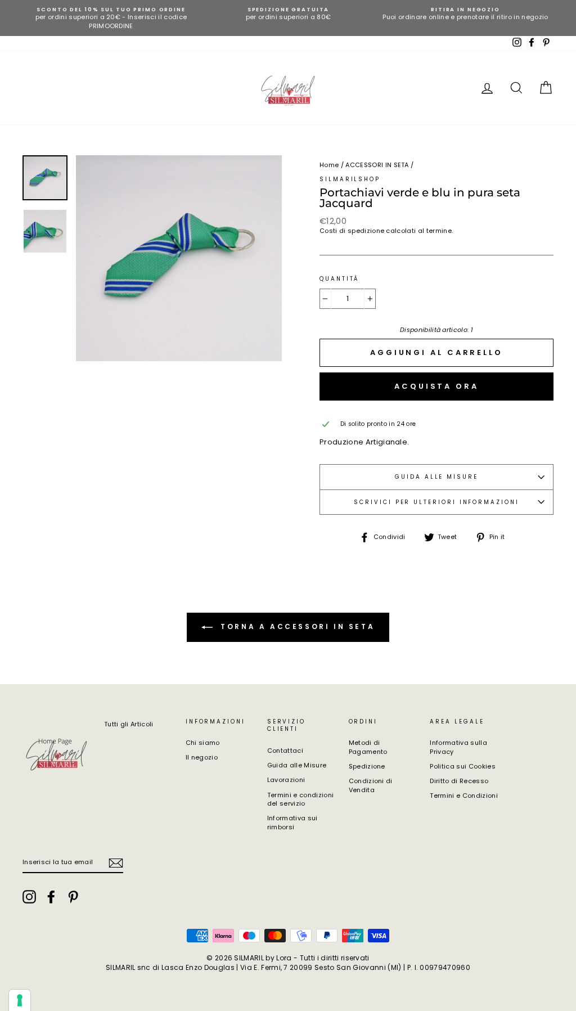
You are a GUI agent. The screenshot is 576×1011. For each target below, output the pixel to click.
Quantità (339, 278)
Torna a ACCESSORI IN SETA (296, 626)
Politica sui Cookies (463, 766)
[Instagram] (29, 897)
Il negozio (202, 757)
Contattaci (285, 750)
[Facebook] (51, 897)
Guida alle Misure (297, 765)
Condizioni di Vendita (371, 785)
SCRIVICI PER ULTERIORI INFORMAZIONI (436, 502)
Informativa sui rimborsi (292, 822)
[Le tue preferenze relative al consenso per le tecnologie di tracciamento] (19, 1000)
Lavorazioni (286, 779)
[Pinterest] (73, 897)
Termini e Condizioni (464, 795)
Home (329, 164)
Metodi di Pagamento (368, 747)
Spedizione (367, 766)
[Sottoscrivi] (116, 863)
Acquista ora (436, 386)
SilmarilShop (350, 179)
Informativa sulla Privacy (458, 747)
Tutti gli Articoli (129, 724)
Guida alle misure (436, 476)
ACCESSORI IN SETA (377, 164)
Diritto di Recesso (459, 780)
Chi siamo (203, 742)
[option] (111, 18)
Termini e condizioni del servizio (300, 799)
